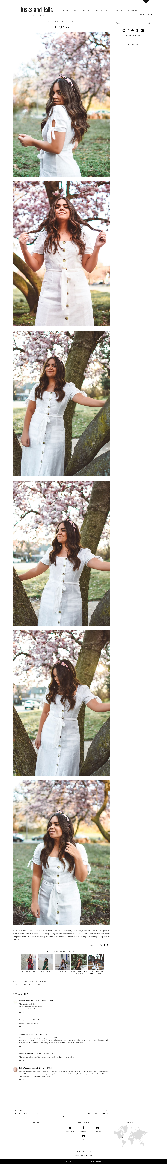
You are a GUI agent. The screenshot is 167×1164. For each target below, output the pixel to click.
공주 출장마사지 (103, 1040)
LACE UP (62, 971)
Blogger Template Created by (83, 1161)
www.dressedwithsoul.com (28, 1008)
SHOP (108, 10)
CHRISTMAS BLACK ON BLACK (79, 972)
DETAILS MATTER (28, 971)
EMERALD (45, 971)
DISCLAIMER (133, 10)
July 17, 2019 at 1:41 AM (35, 1020)
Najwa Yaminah (25, 1068)
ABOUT (76, 10)
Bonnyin (22, 1019)
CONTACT (119, 10)
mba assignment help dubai (66, 1074)
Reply (21, 1012)
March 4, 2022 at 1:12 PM (38, 1034)
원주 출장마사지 (74, 1040)
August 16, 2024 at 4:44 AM (44, 1053)
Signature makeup (26, 1053)
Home (65, 10)
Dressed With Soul (26, 1000)
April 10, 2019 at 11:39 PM (43, 1000)
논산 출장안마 (34, 1042)
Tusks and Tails (36, 9)
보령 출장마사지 (60, 1042)
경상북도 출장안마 (49, 1040)
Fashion (87, 10)
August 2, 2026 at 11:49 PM (42, 1068)
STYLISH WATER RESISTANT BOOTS (96, 972)
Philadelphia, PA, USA (31, 984)
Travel (98, 10)
